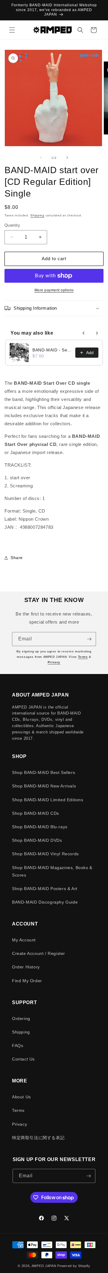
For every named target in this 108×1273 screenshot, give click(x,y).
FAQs (17, 1045)
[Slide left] (40, 157)
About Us (21, 1096)
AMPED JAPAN (44, 1266)
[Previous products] (83, 333)
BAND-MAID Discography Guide (45, 902)
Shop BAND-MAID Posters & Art (44, 888)
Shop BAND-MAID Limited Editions (47, 799)
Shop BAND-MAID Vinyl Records (45, 853)
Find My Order (27, 980)
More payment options (54, 290)
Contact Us (23, 1059)
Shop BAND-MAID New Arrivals (44, 786)
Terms (83, 656)
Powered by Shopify (73, 1266)
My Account (24, 939)
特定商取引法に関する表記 (38, 1137)
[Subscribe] (89, 639)
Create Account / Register (38, 953)
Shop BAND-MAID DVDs (37, 840)
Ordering (21, 1018)
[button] (12, 30)
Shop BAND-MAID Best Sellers (43, 772)
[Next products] (97, 333)
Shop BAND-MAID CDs (35, 813)
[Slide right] (67, 157)
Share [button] (16, 557)
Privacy (54, 662)
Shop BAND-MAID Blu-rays (40, 826)
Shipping (37, 215)
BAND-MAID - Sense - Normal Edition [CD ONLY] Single (52, 350)
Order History (26, 967)
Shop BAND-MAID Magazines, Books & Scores (52, 871)
